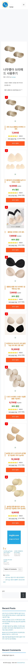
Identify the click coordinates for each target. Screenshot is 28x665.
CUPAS (7, 575)
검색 (3, 591)
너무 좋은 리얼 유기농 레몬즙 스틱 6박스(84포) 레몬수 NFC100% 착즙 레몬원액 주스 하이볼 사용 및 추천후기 (13, 628)
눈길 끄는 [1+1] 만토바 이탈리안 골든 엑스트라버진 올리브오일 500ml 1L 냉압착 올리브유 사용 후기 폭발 (13, 615)
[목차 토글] (19, 569)
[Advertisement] (14, 24)
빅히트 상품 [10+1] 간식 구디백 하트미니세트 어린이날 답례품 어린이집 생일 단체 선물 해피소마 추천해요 (13, 621)
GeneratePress (21, 662)
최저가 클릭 (15, 143)
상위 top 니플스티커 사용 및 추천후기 (15, 577)
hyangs (11, 7)
